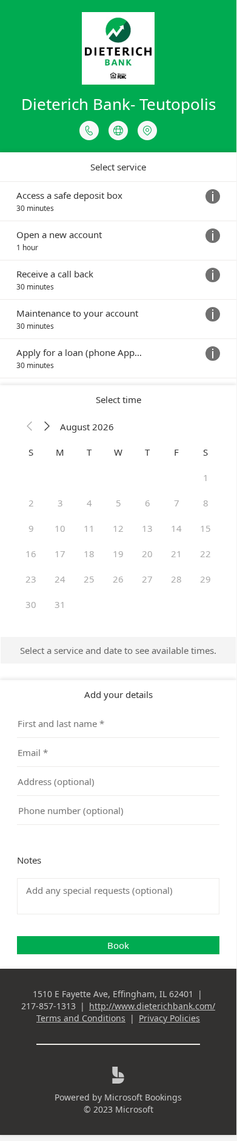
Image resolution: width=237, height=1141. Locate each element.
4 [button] (89, 503)
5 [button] (118, 503)
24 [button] (60, 579)
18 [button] (89, 554)
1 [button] (206, 477)
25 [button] (89, 579)
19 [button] (118, 554)
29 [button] (205, 579)
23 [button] (30, 579)
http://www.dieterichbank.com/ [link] (152, 1006)
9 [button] (31, 528)
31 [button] (60, 604)
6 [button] (147, 503)
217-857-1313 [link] (48, 1006)
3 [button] (60, 503)
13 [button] (147, 528)
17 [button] (60, 554)
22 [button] (205, 554)
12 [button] (118, 528)
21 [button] (176, 554)
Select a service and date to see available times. (118, 650)
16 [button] (30, 554)
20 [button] (147, 554)
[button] (29, 426)
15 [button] (205, 528)
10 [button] (60, 528)
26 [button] (118, 579)
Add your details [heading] (118, 694)
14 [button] (176, 528)
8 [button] (206, 503)
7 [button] (176, 503)
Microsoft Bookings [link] (143, 1097)
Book (118, 945)
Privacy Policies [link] (169, 1018)
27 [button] (147, 579)
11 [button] (89, 528)
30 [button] (30, 604)
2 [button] (31, 503)
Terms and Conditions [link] (80, 1018)
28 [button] (176, 579)
